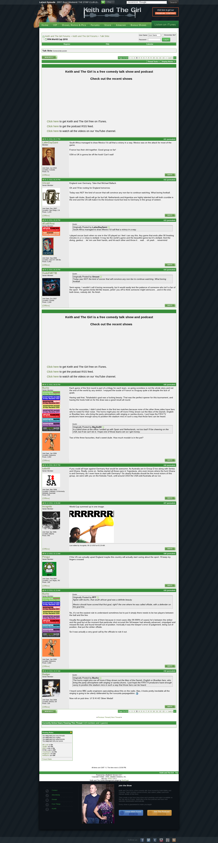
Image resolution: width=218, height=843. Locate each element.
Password (142, 39)
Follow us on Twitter (148, 840)
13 (163, 58)
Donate (54, 799)
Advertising (56, 795)
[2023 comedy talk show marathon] (51, 395)
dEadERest (48, 223)
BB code (45, 745)
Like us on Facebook (142, 840)
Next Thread (115, 717)
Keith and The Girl (167, 773)
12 (160, 58)
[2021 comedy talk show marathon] (51, 404)
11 (157, 58)
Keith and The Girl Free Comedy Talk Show (112, 12)
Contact (54, 790)
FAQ (107, 44)
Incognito (47, 506)
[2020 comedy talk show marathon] (51, 408)
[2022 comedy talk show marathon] (51, 399)
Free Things (56, 804)
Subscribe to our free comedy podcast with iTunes (131, 813)
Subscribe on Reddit (167, 840)
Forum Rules (47, 759)
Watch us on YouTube (161, 840)
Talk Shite (104, 36)
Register (67, 44)
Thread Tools (153, 61)
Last (170, 58)
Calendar (149, 44)
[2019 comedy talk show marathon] (51, 413)
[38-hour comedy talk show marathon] (51, 426)
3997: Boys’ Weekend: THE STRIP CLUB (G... (78, 2)
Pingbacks (46, 753)
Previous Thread (104, 717)
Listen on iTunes (165, 24)
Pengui (46, 557)
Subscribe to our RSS (174, 840)
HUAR (54, 808)
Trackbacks (46, 752)
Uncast (46, 183)
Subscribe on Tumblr (155, 840)
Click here (53, 121)
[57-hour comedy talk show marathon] (51, 422)
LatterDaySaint (50, 142)
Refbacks (45, 755)
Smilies (44, 746)
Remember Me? (170, 35)
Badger (46, 674)
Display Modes (167, 61)
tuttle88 (46, 468)
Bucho (45, 388)
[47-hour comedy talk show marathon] (51, 235)
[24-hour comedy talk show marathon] (51, 231)
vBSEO (110, 778)
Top (176, 773)
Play (108, 2)
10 (154, 58)
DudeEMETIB (49, 273)
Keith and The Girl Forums (57, 36)
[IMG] (44, 748)
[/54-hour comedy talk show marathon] (51, 430)
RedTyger (125, 780)
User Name (143, 35)
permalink (171, 139)
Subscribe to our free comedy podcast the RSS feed (159, 813)
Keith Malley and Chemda (56, 15)
